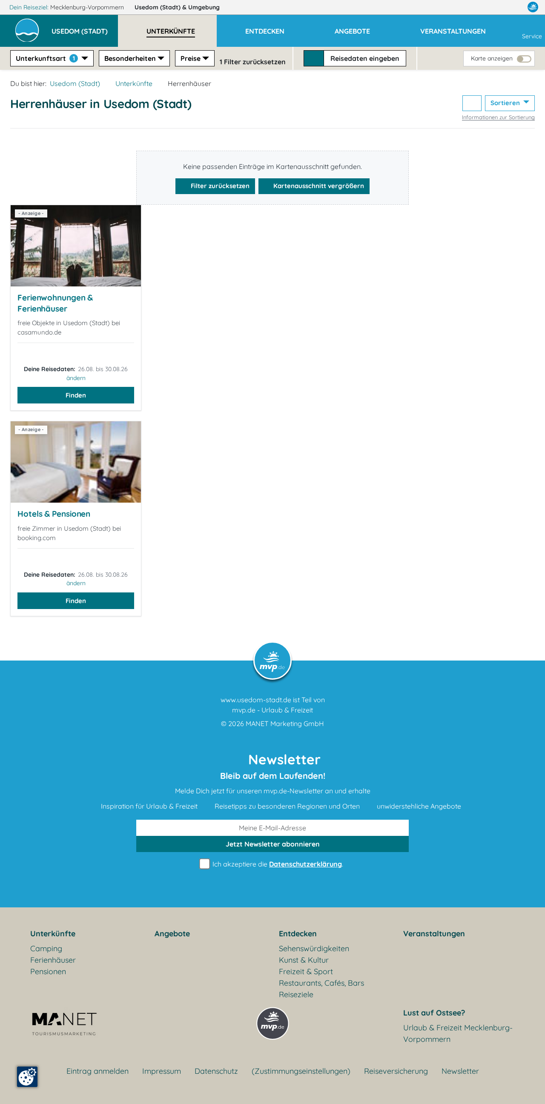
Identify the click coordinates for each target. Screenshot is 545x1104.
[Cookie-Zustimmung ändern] (27, 1077)
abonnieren (273, 844)
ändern (76, 378)
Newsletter (460, 1071)
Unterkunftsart (45, 58)
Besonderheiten (130, 58)
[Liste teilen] (472, 103)
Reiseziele (296, 994)
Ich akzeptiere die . (277, 864)
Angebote (172, 933)
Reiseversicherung (396, 1071)
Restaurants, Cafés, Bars (321, 983)
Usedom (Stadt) (177, 7)
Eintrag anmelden (97, 1071)
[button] (85, 27)
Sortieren (506, 103)
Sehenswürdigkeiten (314, 948)
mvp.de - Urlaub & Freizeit (272, 710)
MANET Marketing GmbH (285, 723)
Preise (191, 58)
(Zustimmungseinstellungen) (301, 1071)
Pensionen (48, 971)
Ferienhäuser (53, 960)
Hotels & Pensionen (53, 514)
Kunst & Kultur (304, 960)
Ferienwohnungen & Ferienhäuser (55, 303)
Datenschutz (216, 1071)
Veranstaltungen (434, 933)
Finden (76, 395)
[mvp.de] (533, 7)
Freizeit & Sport (306, 971)
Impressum (161, 1071)
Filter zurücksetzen (219, 186)
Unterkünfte (133, 83)
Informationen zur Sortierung (498, 117)
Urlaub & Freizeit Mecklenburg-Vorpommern (458, 1033)
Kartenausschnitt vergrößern (318, 186)
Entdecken (298, 933)
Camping (46, 948)
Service (532, 36)
